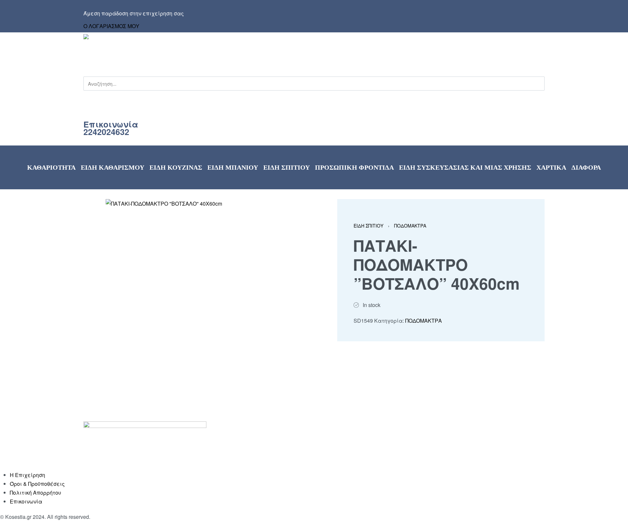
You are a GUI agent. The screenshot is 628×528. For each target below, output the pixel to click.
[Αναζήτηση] (83, 95)
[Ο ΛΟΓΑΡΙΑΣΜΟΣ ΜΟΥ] (312, 19)
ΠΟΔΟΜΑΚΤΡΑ (410, 225)
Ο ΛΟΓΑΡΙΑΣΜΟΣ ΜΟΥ (111, 26)
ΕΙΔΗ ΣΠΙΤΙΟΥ (368, 225)
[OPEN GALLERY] (194, 287)
